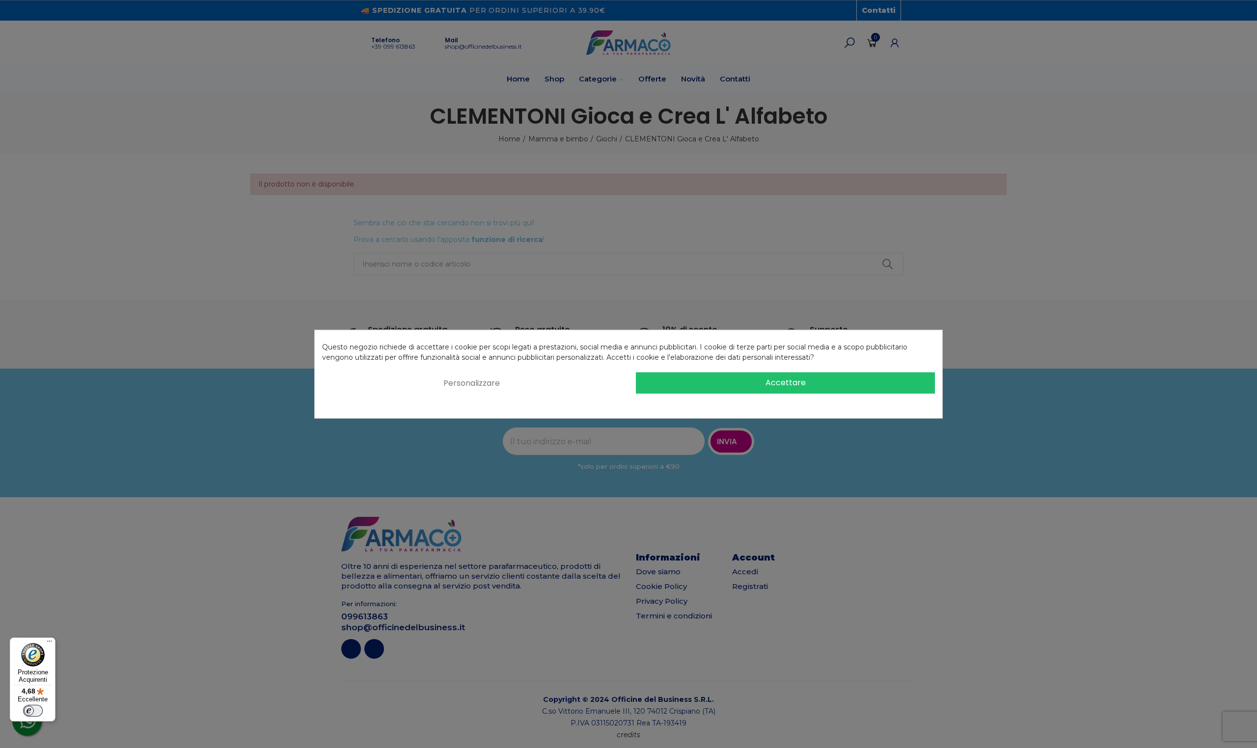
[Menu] (49, 643)
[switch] (33, 711)
